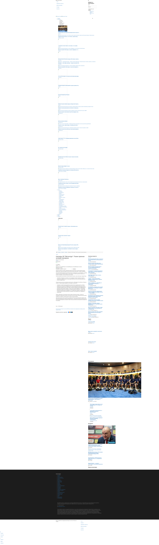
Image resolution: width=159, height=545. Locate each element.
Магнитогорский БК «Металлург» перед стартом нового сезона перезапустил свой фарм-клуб (95, 308)
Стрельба (60, 210)
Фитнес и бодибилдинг (62, 209)
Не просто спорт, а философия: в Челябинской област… (68, 125)
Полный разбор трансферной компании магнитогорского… (68, 32)
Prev (89, 257)
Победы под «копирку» (92, 315)
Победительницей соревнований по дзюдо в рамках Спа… (68, 85)
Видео (59, 215)
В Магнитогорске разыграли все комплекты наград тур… (68, 107)
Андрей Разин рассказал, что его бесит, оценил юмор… (68, 36)
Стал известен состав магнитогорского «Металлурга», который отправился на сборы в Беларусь (95, 271)
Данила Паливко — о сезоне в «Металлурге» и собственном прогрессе (95, 464)
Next (90, 257)
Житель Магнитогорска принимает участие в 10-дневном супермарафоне (96, 418)
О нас (57, 1)
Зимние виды (60, 180)
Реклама (58, 7)
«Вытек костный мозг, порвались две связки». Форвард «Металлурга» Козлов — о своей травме (95, 292)
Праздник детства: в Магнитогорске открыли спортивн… (68, 156)
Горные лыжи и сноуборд (62, 171)
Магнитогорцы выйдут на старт (64, 166)
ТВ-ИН (93, 323)
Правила (82, 522)
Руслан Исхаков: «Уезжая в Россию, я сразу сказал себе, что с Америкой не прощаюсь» (95, 458)
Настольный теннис (62, 208)
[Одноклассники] (69, 312)
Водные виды (61, 201)
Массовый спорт (60, 139)
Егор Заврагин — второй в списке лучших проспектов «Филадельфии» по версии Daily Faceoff (95, 288)
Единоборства (60, 113)
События (59, 216)
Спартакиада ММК (91, 321)
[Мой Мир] (70, 312)
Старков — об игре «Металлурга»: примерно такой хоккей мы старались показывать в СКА (95, 279)
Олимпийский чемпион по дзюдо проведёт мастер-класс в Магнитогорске (95, 300)
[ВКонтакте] (68, 312)
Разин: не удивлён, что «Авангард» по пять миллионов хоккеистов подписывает (95, 283)
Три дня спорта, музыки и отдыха (64, 235)
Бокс (60, 198)
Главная (59, 18)
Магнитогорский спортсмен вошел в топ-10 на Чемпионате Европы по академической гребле (94, 267)
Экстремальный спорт (93, 420)
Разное (60, 213)
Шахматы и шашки (62, 197)
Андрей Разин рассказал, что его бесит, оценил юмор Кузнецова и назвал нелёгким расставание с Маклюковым (95, 445)
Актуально (59, 19)
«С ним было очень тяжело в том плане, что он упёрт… (68, 45)
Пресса (59, 189)
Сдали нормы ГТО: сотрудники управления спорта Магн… (68, 138)
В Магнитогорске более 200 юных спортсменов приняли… (68, 129)
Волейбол (60, 203)
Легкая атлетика (61, 194)
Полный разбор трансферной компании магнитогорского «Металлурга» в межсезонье (95, 399)
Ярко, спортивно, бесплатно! (63, 179)
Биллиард (60, 211)
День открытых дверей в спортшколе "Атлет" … (95, 332)
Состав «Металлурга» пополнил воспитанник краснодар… (68, 76)
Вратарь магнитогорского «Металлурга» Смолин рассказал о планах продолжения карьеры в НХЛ (95, 453)
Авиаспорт (60, 212)
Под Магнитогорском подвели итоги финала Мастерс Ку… (68, 170)
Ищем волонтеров (59, 5)
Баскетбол (59, 60)
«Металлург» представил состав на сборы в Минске (94, 275)
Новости (59, 214)
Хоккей (59, 33)
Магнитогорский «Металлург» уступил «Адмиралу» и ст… (68, 49)
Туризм (59, 495)
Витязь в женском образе (62, 121)
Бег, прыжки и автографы (62, 147)
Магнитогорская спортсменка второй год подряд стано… (68, 111)
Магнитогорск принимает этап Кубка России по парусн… (68, 248)
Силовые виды (61, 202)
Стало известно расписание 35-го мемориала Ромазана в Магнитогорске (96, 411)
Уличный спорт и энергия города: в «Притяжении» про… (68, 226)
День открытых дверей (92, 351)
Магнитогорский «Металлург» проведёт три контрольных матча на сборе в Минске (95, 312)
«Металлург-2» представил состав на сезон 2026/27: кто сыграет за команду (96, 405)
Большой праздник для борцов (63, 94)
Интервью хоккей (61, 37)
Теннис (59, 476)
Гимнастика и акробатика (61, 489)
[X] (72, 312)
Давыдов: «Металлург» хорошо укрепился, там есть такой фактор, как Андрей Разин (95, 304)
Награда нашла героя (92, 341)
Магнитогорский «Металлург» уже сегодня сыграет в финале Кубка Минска (95, 263)
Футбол (60, 196)
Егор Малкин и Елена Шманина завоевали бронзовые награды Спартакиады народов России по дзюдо (95, 296)
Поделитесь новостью (60, 3)
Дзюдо (59, 86)
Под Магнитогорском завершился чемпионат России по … (68, 187)
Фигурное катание (61, 184)
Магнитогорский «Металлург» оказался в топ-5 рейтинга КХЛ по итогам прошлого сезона (95, 260)
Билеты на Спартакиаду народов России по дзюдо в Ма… (68, 244)
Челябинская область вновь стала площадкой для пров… (68, 183)
